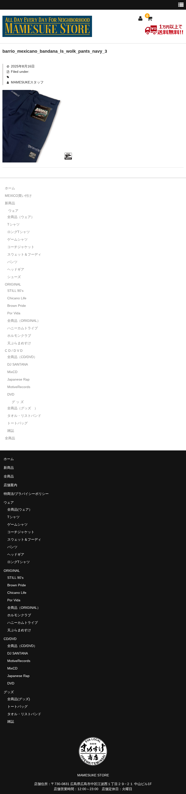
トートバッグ (17, 423)
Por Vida (13, 313)
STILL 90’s (15, 291)
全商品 (10, 438)
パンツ (12, 262)
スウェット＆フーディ (24, 254)
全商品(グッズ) (18, 699)
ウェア (13, 211)
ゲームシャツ (17, 239)
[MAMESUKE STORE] (47, 33)
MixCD (12, 372)
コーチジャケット (20, 247)
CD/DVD (10, 639)
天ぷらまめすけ (19, 343)
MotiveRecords (18, 387)
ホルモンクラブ (19, 336)
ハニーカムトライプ (22, 328)
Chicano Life (16, 298)
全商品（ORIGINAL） (23, 321)
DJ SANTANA (17, 364)
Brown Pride (16, 306)
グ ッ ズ (18, 402)
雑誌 (10, 431)
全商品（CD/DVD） (23, 357)
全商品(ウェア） (19, 509)
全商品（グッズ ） (22, 408)
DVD (10, 394)
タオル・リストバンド (24, 416)
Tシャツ (13, 224)
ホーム (10, 188)
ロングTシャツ (18, 232)
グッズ (10, 692)
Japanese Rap (18, 379)
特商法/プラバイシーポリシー (26, 494)
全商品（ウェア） (22, 217)
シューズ (14, 277)
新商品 (10, 203)
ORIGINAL (13, 284)
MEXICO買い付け (18, 196)
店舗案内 (10, 485)
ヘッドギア (15, 269)
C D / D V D (14, 351)
